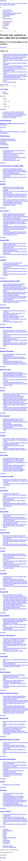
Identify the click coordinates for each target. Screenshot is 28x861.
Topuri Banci (4, 147)
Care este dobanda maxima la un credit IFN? (14, 284)
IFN (4, 17)
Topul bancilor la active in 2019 (11, 156)
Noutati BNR (6, 840)
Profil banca (6, 24)
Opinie (4, 834)
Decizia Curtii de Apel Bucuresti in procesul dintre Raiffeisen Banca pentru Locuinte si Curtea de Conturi (15, 405)
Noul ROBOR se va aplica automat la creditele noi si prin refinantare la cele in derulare (15, 217)
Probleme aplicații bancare (9, 837)
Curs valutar (4, 89)
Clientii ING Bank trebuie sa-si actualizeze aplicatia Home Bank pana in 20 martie (13, 798)
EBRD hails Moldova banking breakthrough (14, 629)
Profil (4, 836)
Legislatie (3, 260)
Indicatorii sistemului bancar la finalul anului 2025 (15, 254)
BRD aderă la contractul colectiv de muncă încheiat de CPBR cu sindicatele (13, 316)
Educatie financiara (8, 830)
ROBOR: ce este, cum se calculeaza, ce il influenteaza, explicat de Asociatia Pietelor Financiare (13, 188)
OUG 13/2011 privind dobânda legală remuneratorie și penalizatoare (12, 263)
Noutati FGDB (4, 532)
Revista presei (6, 841)
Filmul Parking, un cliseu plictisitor (11, 784)
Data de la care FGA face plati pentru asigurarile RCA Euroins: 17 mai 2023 (15, 765)
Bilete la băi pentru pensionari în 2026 (12, 361)
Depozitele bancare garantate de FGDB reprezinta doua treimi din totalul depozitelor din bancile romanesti (15, 541)
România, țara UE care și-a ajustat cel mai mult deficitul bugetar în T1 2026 (14, 338)
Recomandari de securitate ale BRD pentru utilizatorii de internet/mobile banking (13, 681)
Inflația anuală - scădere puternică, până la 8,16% (15, 438)
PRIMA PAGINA (7, 10)
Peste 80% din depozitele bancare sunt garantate (15, 544)
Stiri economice (5, 416)
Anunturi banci (5, 307)
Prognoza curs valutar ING (9, 117)
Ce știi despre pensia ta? (10, 82)
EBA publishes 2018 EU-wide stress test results (14, 524)
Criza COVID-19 (5, 811)
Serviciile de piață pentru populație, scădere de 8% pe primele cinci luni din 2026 (15, 443)
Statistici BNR (4, 240)
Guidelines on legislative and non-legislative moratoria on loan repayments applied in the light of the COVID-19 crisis (15, 519)
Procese (2, 390)
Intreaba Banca (6, 11)
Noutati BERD (4, 615)
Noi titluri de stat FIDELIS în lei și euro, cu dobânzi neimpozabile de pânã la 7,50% (13, 419)
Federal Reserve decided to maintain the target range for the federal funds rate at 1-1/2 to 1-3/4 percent (14, 645)
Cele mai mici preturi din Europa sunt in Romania (15, 700)
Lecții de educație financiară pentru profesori (14, 170)
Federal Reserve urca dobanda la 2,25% (13, 642)
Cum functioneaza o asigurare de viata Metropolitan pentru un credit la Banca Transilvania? (12, 775)
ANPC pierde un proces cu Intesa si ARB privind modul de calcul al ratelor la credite (15, 394)
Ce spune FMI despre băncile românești (13, 594)
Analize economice (6, 327)
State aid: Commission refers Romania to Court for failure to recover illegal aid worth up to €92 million (15, 703)
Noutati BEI (4, 656)
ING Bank (3, 790)
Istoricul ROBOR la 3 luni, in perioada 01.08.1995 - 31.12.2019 (12, 204)
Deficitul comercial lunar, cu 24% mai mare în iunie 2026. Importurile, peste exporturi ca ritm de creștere (15, 332)
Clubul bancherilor (7, 21)
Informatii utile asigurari (8, 759)
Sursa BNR (3, 109)
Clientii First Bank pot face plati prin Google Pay (15, 582)
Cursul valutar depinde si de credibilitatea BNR (14, 114)
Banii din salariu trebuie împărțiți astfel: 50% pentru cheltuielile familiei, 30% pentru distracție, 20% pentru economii (15, 555)
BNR (4, 92)
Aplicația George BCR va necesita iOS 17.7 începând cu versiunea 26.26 (14, 314)
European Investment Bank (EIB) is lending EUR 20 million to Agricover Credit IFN (15, 665)
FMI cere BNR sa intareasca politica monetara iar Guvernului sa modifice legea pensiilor (15, 603)
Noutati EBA (4, 511)
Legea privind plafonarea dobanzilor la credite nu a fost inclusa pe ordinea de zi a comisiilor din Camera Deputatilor (15, 298)
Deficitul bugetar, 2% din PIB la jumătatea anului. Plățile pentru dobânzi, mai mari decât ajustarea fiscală (15, 344)
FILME (2, 781)
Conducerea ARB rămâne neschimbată (12, 168)
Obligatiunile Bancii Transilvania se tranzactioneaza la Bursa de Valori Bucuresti (14, 730)
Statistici (2, 435)
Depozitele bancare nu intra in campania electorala (15, 545)
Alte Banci (5, 93)
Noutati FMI (4, 592)
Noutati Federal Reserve (7, 635)
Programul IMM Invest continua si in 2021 (13, 458)
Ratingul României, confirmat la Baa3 (12, 424)
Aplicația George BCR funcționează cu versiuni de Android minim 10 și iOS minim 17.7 (15, 66)
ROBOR (3, 184)
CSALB (2, 551)
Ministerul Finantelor (7, 351)
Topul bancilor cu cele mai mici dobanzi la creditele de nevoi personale (13, 154)
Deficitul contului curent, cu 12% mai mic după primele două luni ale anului (14, 249)
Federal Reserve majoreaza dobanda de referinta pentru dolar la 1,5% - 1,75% (15, 648)
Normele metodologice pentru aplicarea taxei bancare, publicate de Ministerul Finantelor (14, 214)
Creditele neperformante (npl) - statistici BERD (14, 618)
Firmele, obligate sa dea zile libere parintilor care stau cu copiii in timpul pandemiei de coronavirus (15, 819)
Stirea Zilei (5, 829)
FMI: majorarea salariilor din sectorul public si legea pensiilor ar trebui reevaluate (14, 606)
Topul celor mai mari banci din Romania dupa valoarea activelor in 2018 (14, 158)
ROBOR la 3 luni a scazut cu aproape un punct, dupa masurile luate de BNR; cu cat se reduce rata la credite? (15, 481)
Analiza (5, 833)
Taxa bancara (4, 211)
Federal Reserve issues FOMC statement (13, 650)
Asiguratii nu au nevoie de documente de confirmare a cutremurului (13, 771)
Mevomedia (3, 857)
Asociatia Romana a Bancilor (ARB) (11, 166)
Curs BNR (5, 25)
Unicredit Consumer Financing (7, 140)
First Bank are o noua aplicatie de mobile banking (15, 586)
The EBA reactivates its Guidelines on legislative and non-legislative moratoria (15, 522)
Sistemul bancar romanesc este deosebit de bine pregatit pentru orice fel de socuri (14, 564)
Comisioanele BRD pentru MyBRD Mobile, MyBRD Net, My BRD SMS (14, 675)
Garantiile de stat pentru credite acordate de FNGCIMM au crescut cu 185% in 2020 (13, 460)
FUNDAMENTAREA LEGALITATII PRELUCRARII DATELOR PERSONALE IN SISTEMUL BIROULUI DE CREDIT (15, 374)
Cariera (5, 839)
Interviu (5, 832)
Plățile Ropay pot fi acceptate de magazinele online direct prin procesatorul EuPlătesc (14, 57)
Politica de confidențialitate (9, 847)
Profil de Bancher (5, 120)
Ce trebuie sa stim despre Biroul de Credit (13, 382)
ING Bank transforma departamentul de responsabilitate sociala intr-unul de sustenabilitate (15, 805)
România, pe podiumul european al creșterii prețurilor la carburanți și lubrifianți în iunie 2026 (15, 449)
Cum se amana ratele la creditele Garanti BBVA (15, 824)
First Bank (3, 573)
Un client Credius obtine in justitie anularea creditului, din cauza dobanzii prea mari (13, 397)
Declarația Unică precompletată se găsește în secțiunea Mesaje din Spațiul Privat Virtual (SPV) (15, 363)
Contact (6, 84)
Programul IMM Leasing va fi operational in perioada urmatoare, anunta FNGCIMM (14, 470)
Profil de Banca (5, 136)
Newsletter (5, 28)
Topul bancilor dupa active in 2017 (11, 160)
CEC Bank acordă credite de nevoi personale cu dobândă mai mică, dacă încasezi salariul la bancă (15, 55)
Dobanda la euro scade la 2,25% (11, 493)
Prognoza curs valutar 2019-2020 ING (12, 116)
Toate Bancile (3, 143)
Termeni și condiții (7, 845)
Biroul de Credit (5, 369)
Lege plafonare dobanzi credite (10, 281)
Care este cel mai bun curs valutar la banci (13, 112)
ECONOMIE (6, 16)
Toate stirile (3, 162)
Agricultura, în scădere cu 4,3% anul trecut (13, 745)
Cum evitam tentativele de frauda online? (13, 796)
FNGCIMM (4, 455)
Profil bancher (6, 22)
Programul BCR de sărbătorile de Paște (12, 321)
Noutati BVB (4, 718)
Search (4, 27)
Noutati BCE (4, 490)
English (2, 84)
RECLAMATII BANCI (9, 14)
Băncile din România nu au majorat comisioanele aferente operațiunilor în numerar (15, 172)
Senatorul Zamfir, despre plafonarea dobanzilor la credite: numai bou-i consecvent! (15, 301)
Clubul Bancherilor (8, 18)
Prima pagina (3, 47)
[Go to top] (0, 860)
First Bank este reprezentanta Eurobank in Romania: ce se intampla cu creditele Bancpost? (14, 580)
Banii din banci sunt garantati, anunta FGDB (14, 535)
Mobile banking (5, 672)
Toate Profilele (3, 133)
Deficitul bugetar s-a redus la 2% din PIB (13, 357)
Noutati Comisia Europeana (9, 693)
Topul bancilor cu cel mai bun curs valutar (13, 113)
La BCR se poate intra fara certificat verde (13, 817)
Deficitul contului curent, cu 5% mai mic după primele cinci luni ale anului (14, 244)
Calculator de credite (6, 476)
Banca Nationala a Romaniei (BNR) (12, 13)
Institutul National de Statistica (10, 739)
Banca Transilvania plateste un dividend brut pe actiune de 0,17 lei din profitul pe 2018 (14, 727)
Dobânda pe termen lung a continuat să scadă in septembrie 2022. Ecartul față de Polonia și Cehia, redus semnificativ (15, 505)
